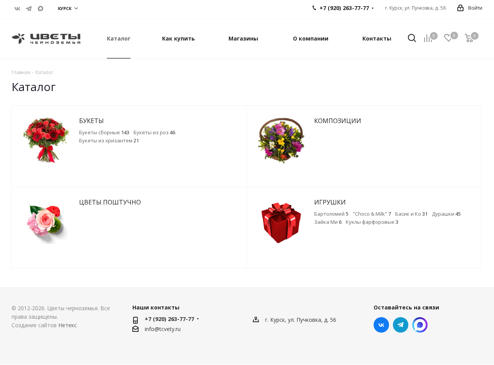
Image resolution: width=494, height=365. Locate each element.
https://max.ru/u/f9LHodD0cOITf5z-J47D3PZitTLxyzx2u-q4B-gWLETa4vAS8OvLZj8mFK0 (40, 8)
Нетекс (67, 325)
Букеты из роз (154, 132)
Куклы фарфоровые (372, 221)
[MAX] (420, 325)
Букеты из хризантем (109, 140)
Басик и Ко (411, 213)
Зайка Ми (328, 221)
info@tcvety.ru (163, 329)
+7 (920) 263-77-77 (169, 319)
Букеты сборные (104, 132)
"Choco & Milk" (372, 213)
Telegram (29, 8)
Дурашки (446, 213)
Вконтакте (17, 8)
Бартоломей (331, 213)
